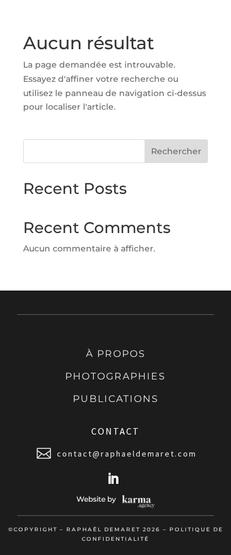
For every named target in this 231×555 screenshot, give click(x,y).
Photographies (115, 376)
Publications (116, 398)
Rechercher (176, 151)
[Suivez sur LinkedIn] (113, 478)
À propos (116, 353)
